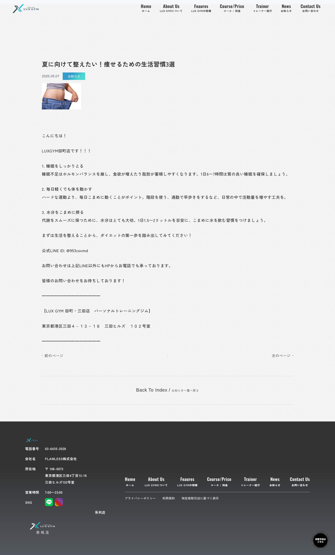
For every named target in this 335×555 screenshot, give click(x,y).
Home (130, 481)
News (274, 481)
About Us (156, 481)
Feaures (187, 481)
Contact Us (300, 481)
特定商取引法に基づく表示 (200, 498)
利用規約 (169, 498)
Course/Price (219, 481)
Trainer (250, 481)
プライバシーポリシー (140, 498)
